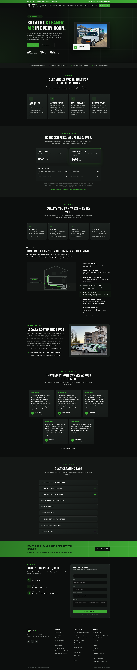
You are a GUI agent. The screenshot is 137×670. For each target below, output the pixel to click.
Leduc (75, 658)
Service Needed (78, 592)
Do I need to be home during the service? (52, 494)
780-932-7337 (36, 581)
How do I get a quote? (47, 531)
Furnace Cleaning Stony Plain (81, 637)
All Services (58, 632)
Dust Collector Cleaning (61, 653)
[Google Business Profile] (36, 641)
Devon (75, 660)
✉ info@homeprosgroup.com (103, 1)
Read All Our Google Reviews (69, 448)
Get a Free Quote (104, 5)
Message (76, 599)
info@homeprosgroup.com (39, 587)
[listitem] (95, 264)
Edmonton (76, 644)
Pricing (49, 5)
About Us (95, 648)
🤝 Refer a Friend (97, 656)
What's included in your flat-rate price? (52, 500)
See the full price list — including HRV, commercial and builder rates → (68, 189)
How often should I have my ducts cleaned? (53, 482)
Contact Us (96, 650)
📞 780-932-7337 (91, 1)
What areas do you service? (48, 507)
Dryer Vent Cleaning (60, 643)
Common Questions (98, 653)
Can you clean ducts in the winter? (51, 525)
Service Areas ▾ (62, 5)
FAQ (81, 5)
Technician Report (98, 658)
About (91, 5)
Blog (96, 5)
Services (44, 5)
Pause (82, 316)
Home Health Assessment (100, 661)
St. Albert (76, 650)
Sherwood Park (78, 647)
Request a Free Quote (98, 637)
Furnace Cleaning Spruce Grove (82, 635)
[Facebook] (28, 641)
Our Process (70, 5)
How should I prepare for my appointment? (53, 519)
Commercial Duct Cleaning (62, 650)
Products (55, 5)
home (58, 355)
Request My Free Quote (90, 611)
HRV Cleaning (58, 645)
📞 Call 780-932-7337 (47, 45)
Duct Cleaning (58, 637)
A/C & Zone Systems (60, 640)
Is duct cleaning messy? (47, 513)
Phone (75, 586)
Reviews (77, 5)
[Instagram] (32, 641)
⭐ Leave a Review (97, 643)
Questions (86, 5)
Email (75, 579)
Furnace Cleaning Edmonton (81, 632)
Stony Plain (77, 655)
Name (75, 573)
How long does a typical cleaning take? (52, 488)
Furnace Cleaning (59, 635)
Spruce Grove (77, 652)
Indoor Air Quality (59, 648)
